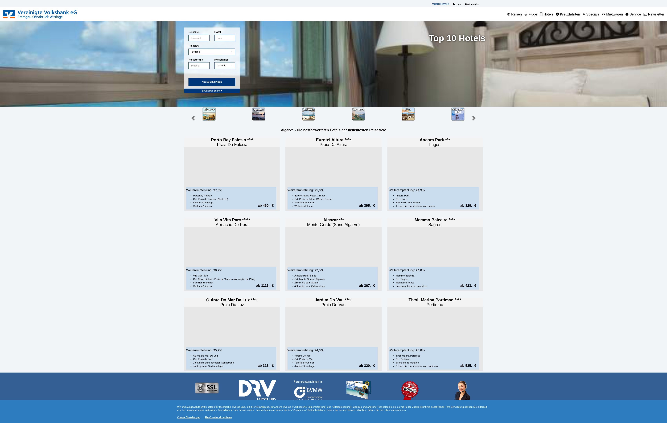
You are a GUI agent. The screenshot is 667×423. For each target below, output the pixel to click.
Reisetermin (195, 59)
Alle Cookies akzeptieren (218, 417)
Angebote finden (212, 82)
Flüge (532, 14)
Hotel (217, 31)
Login (458, 4)
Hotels (547, 14)
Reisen (516, 14)
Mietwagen (614, 14)
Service (634, 14)
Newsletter (655, 14)
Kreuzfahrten (569, 14)
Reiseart (193, 45)
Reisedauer (221, 59)
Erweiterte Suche (211, 90)
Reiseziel (193, 31)
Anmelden (473, 4)
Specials (592, 14)
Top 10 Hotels (457, 38)
